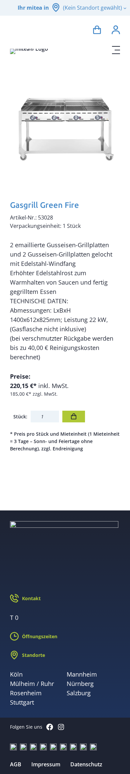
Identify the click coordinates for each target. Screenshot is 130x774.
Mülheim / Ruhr (32, 684)
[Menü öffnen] (116, 50)
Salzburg (79, 693)
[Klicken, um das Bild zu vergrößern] (65, 126)
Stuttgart (22, 702)
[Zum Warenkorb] (97, 31)
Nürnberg (80, 684)
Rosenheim (26, 693)
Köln (16, 674)
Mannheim (82, 674)
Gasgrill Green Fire (44, 205)
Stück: (20, 416)
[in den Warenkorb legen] (73, 416)
